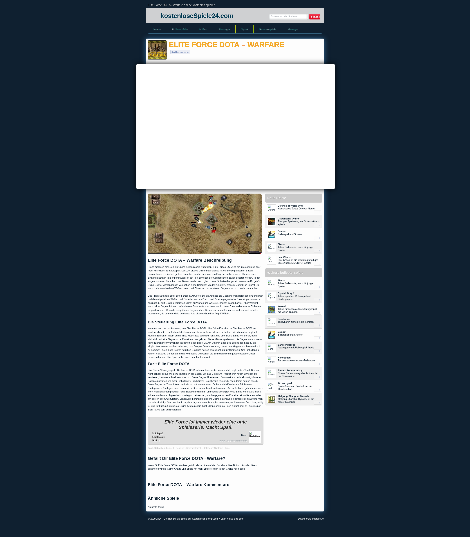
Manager (293, 29)
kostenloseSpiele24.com (197, 15)
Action (203, 29)
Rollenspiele (179, 29)
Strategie (224, 29)
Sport (244, 29)
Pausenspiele (267, 29)
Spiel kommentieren (180, 52)
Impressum (318, 518)
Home (156, 29)
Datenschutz (304, 518)
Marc (244, 435)
